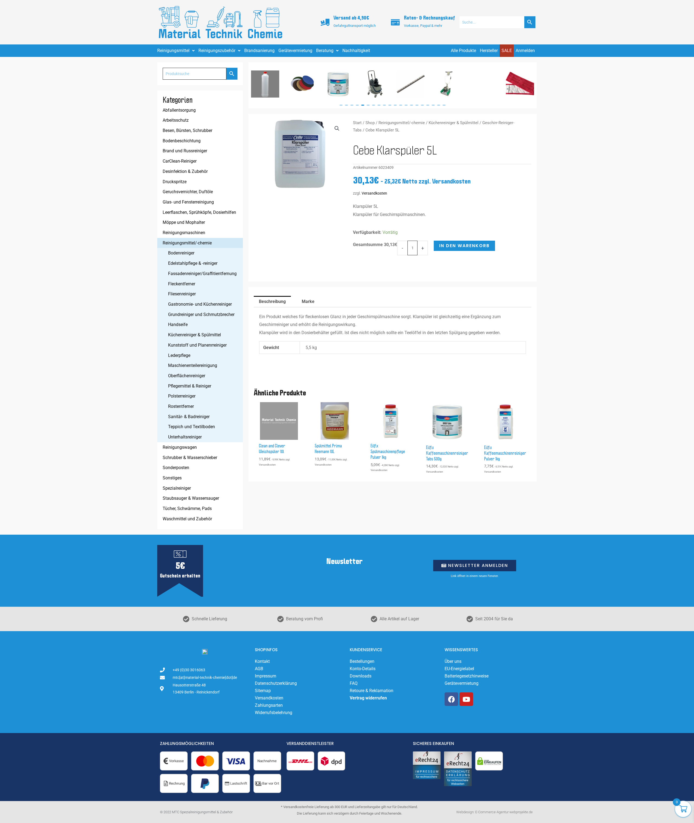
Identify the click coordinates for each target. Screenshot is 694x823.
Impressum (265, 676)
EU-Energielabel (459, 668)
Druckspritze (175, 181)
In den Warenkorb (464, 246)
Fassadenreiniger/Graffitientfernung (202, 273)
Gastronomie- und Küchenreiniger (200, 304)
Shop (370, 122)
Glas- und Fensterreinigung (188, 202)
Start (357, 122)
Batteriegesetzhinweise (467, 676)
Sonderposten (176, 467)
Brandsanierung (259, 50)
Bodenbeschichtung (182, 140)
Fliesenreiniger (182, 293)
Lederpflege (179, 355)
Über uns (453, 661)
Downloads (360, 676)
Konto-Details (362, 668)
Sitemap (263, 690)
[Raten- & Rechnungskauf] (395, 22)
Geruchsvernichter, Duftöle (188, 191)
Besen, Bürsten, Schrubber (187, 130)
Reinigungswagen (180, 447)
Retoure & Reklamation (371, 690)
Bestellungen (362, 661)
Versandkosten (374, 193)
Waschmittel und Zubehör (187, 518)
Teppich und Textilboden (191, 426)
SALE (507, 50)
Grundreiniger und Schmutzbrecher (201, 314)
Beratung (324, 50)
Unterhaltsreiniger (185, 437)
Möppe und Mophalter (184, 222)
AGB (259, 668)
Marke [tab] (308, 301)
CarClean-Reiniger (180, 161)
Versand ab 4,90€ (351, 18)
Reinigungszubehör (216, 50)
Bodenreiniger (181, 253)
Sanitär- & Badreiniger (189, 416)
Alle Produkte (463, 50)
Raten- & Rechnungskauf (429, 18)
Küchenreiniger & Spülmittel (194, 334)
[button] (341, 105)
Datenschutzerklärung (276, 683)
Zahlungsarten (269, 705)
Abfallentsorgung (179, 110)
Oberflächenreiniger (186, 375)
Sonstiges (172, 477)
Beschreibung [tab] (272, 301)
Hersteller (489, 50)
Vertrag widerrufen (368, 698)
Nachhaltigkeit (356, 50)
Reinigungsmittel (173, 50)
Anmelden (525, 50)
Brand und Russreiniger (185, 150)
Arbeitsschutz (176, 120)
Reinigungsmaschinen (184, 232)
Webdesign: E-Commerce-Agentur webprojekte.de (494, 812)
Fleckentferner (181, 283)
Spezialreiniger (177, 488)
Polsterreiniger (181, 396)
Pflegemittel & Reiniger (189, 386)
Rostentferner (181, 406)
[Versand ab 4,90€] (325, 22)
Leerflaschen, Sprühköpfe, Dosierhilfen (199, 212)
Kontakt (262, 661)
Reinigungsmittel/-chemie (187, 243)
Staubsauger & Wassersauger (191, 498)
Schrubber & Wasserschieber (190, 457)
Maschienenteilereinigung (192, 365)
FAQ (354, 683)
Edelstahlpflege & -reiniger (192, 263)
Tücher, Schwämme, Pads (187, 508)
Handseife (178, 324)
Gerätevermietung (295, 50)
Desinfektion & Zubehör (185, 171)
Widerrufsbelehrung (273, 712)
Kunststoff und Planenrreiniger (197, 345)
